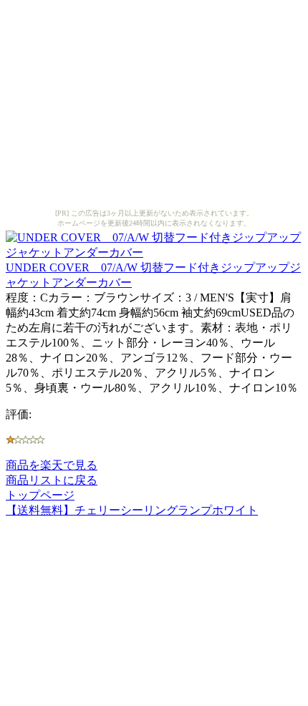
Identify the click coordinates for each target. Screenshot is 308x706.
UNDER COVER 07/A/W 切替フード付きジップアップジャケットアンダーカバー (153, 275)
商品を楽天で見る (51, 465)
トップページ (40, 495)
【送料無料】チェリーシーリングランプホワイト (132, 510)
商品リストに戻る (51, 480)
